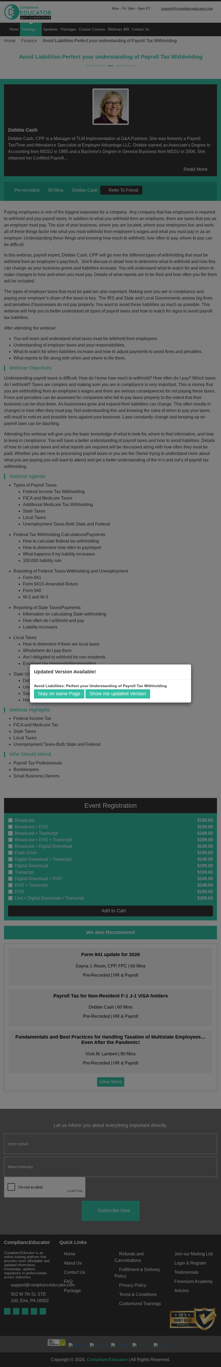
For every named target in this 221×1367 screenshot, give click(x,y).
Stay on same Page (59, 693)
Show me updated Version (117, 693)
